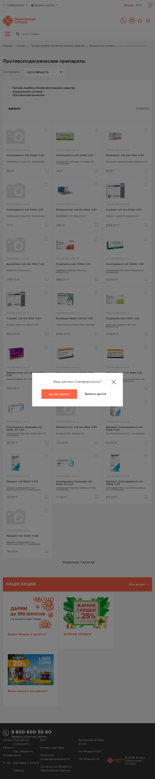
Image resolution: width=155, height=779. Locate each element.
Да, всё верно (59, 394)
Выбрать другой (95, 394)
